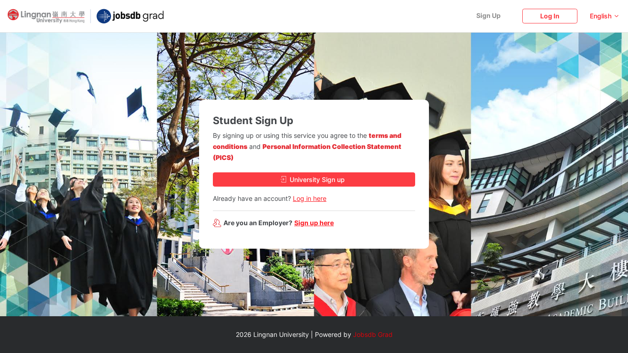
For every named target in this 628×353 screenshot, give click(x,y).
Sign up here (314, 223)
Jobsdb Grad (373, 334)
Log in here (309, 198)
